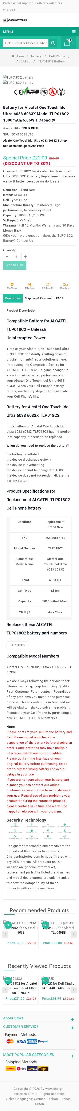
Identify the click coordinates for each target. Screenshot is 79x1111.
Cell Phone (57, 56)
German (40, 1099)
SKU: (6, 134)
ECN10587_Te (22, 134)
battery (37, 56)
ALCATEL (23, 61)
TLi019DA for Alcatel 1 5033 (21, 930)
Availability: (12, 128)
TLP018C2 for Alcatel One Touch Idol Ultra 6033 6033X (21, 988)
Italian (53, 1099)
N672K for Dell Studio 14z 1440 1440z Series (58, 986)
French (66, 1099)
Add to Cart (14, 265)
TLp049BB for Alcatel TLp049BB (58, 930)
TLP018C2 (17, 645)
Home (20, 56)
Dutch (39, 1104)
